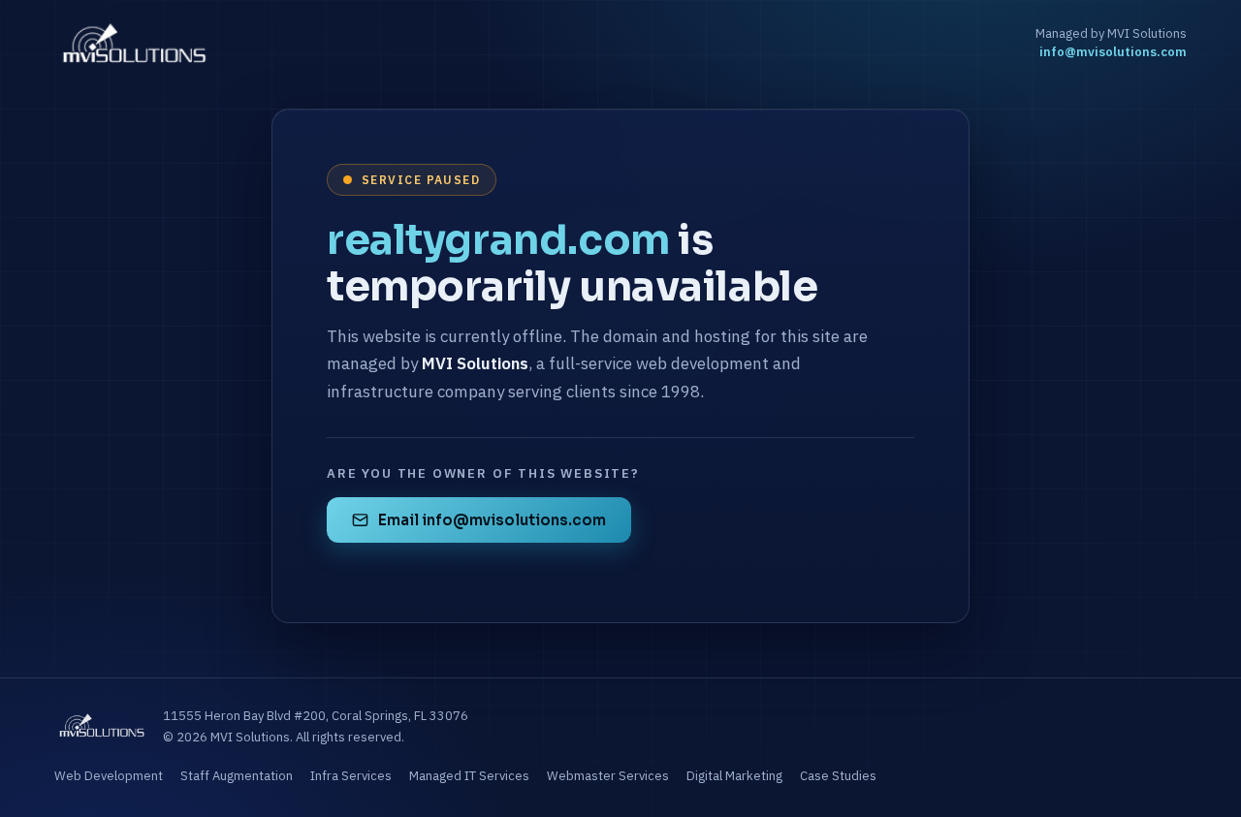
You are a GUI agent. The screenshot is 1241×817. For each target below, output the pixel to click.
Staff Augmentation (236, 776)
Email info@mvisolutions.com (492, 520)
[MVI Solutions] (134, 42)
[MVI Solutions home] (101, 726)
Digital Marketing (734, 776)
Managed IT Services (469, 776)
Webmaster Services (608, 776)
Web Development (108, 776)
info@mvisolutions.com (1113, 52)
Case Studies (838, 776)
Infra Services (351, 776)
